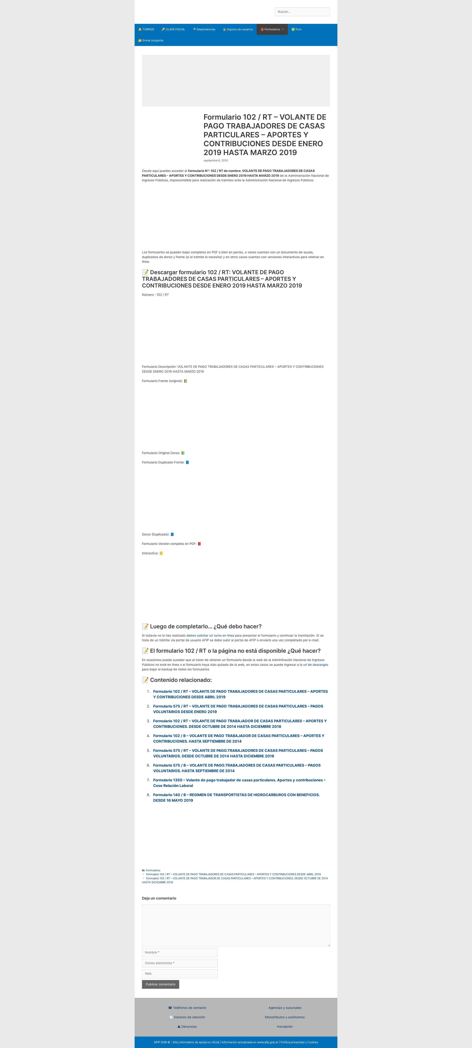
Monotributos (275, 1017)
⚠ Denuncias (187, 1026)
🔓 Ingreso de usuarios (238, 29)
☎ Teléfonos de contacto (187, 1008)
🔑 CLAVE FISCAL (173, 29)
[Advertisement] (236, 81)
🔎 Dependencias (203, 29)
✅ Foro (296, 29)
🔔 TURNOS (146, 29)
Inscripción (285, 1026)
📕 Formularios (270, 29)
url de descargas (315, 665)
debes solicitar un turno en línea (210, 635)
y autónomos (295, 1017)
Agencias (275, 1008)
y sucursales (292, 1008)
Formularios (153, 870)
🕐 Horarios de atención (187, 1017)
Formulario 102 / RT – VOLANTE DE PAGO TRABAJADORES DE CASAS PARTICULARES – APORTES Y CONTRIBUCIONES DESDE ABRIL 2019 (233, 874)
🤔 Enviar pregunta (150, 40)
